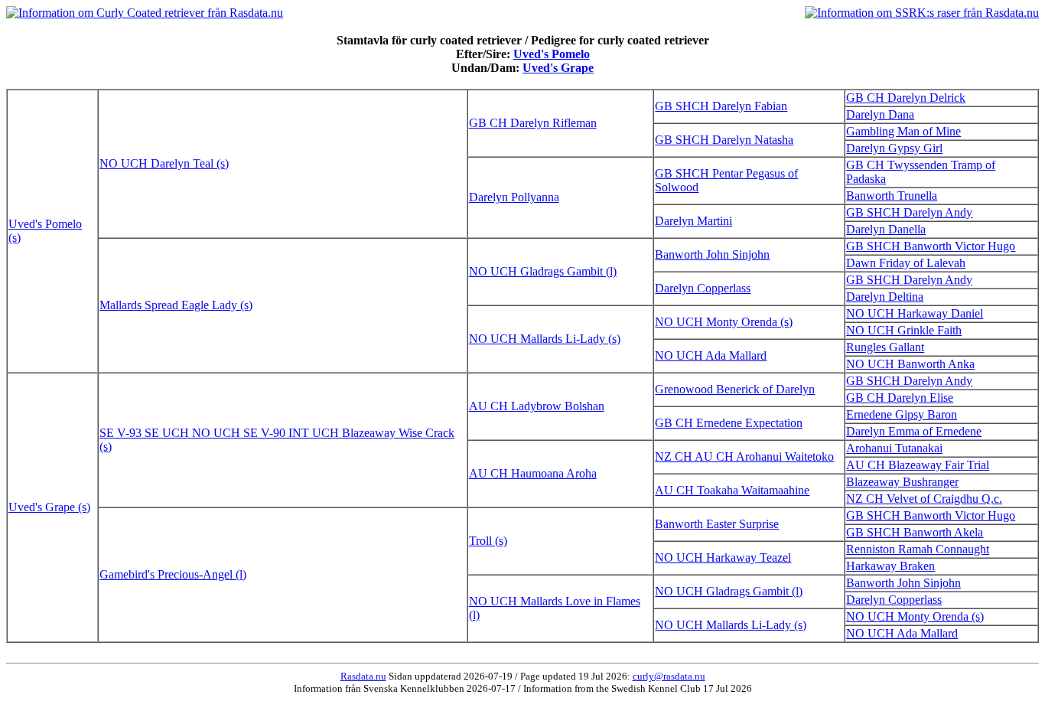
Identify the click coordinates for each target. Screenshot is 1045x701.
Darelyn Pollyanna (514, 197)
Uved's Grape (558, 67)
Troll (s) (488, 540)
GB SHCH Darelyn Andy (909, 212)
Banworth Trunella (891, 195)
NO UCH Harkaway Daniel (914, 313)
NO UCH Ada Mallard (711, 355)
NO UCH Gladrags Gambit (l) (543, 271)
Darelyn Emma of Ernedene (914, 431)
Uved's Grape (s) (49, 507)
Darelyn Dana (880, 114)
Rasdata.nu (363, 676)
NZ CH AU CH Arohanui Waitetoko (744, 456)
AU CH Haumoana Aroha (533, 473)
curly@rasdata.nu (669, 676)
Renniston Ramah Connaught (917, 549)
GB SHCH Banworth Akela (914, 532)
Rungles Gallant (885, 347)
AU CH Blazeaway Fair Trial (917, 464)
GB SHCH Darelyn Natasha (724, 139)
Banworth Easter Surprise (717, 523)
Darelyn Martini (693, 220)
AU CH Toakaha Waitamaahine (732, 490)
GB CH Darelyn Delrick (905, 97)
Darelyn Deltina (884, 296)
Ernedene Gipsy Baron (901, 414)
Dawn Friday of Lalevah (905, 262)
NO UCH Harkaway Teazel (723, 557)
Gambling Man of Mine (903, 131)
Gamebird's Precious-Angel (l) (172, 574)
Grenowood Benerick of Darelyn (735, 389)
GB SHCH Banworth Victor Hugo (930, 246)
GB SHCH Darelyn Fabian (721, 105)
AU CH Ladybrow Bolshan (536, 405)
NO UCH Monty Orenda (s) (724, 321)
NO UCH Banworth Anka (910, 363)
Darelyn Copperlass (702, 288)
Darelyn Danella (886, 229)
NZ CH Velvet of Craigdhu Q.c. (924, 498)
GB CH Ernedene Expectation (728, 422)
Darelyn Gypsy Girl (894, 148)
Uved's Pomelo (551, 53)
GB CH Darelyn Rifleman (533, 122)
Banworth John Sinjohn (712, 254)
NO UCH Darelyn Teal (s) (164, 163)
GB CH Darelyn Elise (899, 397)
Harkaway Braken (890, 565)
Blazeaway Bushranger (902, 481)
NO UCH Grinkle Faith (904, 330)
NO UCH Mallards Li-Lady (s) (544, 338)
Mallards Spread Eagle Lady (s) (175, 304)
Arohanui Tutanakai (894, 448)
